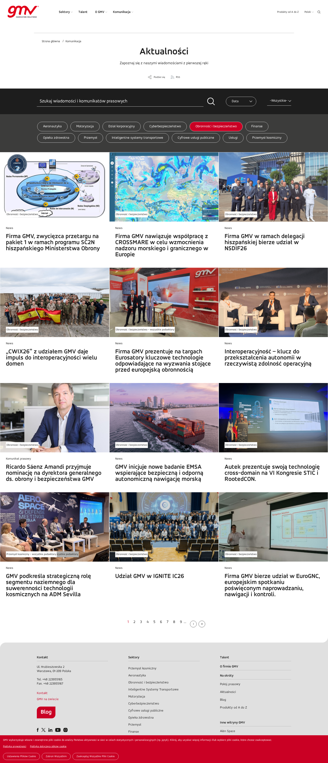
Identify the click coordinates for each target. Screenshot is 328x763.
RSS (178, 77)
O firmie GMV (229, 666)
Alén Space (227, 731)
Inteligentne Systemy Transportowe (153, 689)
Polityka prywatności (14, 746)
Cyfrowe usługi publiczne (196, 138)
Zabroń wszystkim (56, 756)
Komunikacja (121, 12)
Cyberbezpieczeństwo (165, 126)
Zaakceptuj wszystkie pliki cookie (95, 756)
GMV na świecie (48, 699)
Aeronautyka (52, 126)
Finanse (257, 126)
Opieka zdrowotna (56, 138)
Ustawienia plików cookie (21, 756)
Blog (46, 712)
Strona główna (51, 41)
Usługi (233, 138)
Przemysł (90, 138)
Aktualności (228, 692)
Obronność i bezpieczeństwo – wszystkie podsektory (145, 329)
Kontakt (42, 693)
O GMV (99, 12)
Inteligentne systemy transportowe (137, 138)
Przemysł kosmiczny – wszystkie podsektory (31, 554)
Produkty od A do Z (288, 12)
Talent (83, 12)
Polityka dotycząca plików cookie (48, 746)
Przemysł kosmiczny (266, 138)
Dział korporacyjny (121, 126)
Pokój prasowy (230, 684)
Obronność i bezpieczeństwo (216, 126)
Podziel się (159, 77)
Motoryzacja (85, 126)
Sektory (64, 12)
